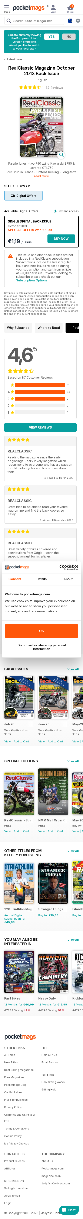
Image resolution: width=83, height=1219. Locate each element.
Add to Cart (21, 741)
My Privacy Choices (16, 1143)
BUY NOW (61, 238)
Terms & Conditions (16, 1128)
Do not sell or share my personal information (41, 647)
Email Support (50, 1062)
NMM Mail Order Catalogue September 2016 (52, 820)
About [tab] (68, 579)
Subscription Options (31, 280)
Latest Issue (15, 59)
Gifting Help (49, 1089)
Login (7, 1203)
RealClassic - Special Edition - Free (18, 820)
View (7, 741)
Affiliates (10, 1168)
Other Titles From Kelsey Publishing (23, 851)
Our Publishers (13, 1092)
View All (73, 669)
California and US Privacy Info (20, 1118)
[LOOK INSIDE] (41, 156)
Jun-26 (44, 724)
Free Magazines (14, 1077)
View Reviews (40, 427)
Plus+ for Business (16, 1099)
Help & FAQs (49, 1055)
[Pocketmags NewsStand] (28, 8)
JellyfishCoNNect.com (56, 1183)
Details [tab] (41, 579)
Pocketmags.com (53, 1168)
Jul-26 (9, 724)
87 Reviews (54, 87)
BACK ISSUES (16, 669)
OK (41, 631)
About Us (47, 1161)
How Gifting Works (53, 1082)
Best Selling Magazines (19, 1069)
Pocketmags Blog (15, 1084)
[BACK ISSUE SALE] (19, 717)
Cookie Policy (13, 1136)
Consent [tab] (15, 579)
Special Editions (21, 761)
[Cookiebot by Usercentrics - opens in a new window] (59, 567)
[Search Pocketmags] (8, 21)
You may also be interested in (20, 939)
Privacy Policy (13, 1107)
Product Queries (14, 1161)
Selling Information (16, 1188)
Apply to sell (12, 1195)
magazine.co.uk (51, 1176)
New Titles (11, 1062)
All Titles (9, 1055)
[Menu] (6, 7)
